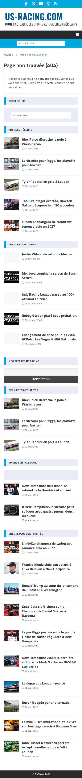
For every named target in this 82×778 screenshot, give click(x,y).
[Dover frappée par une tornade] (11, 706)
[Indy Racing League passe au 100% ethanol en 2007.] (11, 298)
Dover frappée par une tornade (46, 702)
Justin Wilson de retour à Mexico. (47, 254)
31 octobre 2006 (33, 344)
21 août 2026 (31, 495)
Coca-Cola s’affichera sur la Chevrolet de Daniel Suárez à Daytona (44, 611)
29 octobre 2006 (33, 258)
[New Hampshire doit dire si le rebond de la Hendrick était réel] (11, 489)
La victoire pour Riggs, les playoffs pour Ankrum (49, 163)
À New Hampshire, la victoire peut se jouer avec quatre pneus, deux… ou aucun (48, 511)
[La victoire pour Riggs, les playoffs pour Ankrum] (11, 164)
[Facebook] (26, 4)
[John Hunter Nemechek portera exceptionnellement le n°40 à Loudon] (11, 746)
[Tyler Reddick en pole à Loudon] (11, 185)
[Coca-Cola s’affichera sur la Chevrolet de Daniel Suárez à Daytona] (11, 610)
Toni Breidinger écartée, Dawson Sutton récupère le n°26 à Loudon (48, 203)
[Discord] (56, 4)
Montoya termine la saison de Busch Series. (49, 275)
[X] (33, 4)
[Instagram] (48, 4)
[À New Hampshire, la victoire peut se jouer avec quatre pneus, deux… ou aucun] (11, 510)
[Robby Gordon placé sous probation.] (11, 319)
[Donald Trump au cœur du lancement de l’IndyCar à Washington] (11, 589)
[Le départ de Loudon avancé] (11, 687)
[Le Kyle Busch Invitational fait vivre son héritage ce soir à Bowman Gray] (11, 725)
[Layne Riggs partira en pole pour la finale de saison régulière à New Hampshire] (11, 635)
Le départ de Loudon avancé (43, 683)
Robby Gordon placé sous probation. (49, 315)
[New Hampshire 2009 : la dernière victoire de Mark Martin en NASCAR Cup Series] (11, 661)
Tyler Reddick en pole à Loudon (45, 181)
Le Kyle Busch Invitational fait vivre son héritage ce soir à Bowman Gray (49, 724)
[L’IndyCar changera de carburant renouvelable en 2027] (11, 225)
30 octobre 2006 (33, 282)
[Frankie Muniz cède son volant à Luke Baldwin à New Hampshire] (11, 568)
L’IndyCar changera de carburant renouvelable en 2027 (47, 224)
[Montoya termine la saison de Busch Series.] (11, 277)
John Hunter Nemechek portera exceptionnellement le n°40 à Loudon (46, 747)
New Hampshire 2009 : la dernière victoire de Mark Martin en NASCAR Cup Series (49, 662)
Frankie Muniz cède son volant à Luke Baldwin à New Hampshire (46, 567)
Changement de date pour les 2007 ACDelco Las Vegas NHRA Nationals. (49, 337)
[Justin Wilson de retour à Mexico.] (11, 257)
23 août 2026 (31, 148)
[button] (76, 34)
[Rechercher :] (41, 43)
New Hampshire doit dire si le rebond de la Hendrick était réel (46, 488)
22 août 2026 (31, 169)
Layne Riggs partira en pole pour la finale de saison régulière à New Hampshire (49, 637)
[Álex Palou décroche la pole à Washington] (11, 143)
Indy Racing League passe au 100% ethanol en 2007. (48, 296)
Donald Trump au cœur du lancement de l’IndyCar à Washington (50, 588)
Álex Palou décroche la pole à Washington (44, 141)
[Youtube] (41, 4)
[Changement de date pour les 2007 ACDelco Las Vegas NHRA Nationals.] (11, 338)
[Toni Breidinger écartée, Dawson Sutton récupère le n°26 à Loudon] (11, 204)
